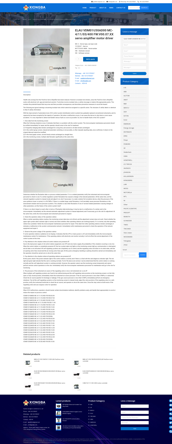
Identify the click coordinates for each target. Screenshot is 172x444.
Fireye (126, 140)
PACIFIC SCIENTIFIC (130, 209)
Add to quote (90, 59)
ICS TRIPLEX (128, 164)
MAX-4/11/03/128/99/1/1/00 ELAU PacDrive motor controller (49, 360)
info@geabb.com (112, 1)
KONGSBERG (128, 180)
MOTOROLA (128, 192)
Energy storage (129, 128)
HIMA (125, 156)
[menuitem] (84, 7)
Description (27, 95)
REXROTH (127, 217)
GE (124, 148)
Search (144, 7)
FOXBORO (127, 144)
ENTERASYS (128, 132)
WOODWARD (128, 237)
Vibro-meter (128, 233)
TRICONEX (127, 229)
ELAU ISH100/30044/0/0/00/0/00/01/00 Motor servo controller (49, 372)
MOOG (126, 188)
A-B (125, 88)
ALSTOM (127, 96)
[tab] (27, 94)
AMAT (126, 100)
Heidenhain (127, 152)
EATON (126, 116)
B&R (125, 104)
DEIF (125, 112)
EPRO (125, 136)
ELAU (81, 65)
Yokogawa (127, 241)
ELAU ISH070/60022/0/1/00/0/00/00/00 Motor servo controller (98, 372)
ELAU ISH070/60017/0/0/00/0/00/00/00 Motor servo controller (49, 384)
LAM (125, 184)
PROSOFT (127, 213)
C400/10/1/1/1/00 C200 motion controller (95, 383)
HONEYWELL (128, 160)
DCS (79, 67)
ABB (125, 92)
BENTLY (126, 108)
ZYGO (125, 245)
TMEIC (126, 225)
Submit (134, 73)
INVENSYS (127, 168)
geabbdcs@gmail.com (99, 1)
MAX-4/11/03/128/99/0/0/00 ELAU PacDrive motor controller (98, 360)
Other (126, 205)
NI (124, 201)
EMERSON (127, 124)
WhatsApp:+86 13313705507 (128, 1)
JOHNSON (127, 172)
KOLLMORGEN (128, 176)
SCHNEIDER (128, 221)
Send (134, 428)
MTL (125, 196)
